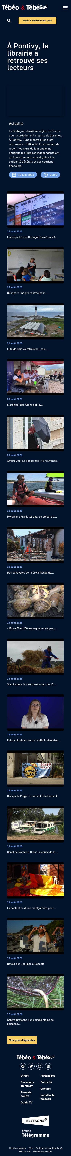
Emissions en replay (27, 1083)
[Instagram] (39, 1066)
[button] (65, 8)
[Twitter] (31, 1066)
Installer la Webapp (47, 1097)
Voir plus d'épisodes (22, 1040)
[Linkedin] (48, 1066)
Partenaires (47, 1075)
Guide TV (26, 1102)
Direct (25, 1075)
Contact (45, 1088)
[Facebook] (23, 1066)
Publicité (46, 1082)
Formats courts (26, 1094)
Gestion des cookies (42, 1151)
